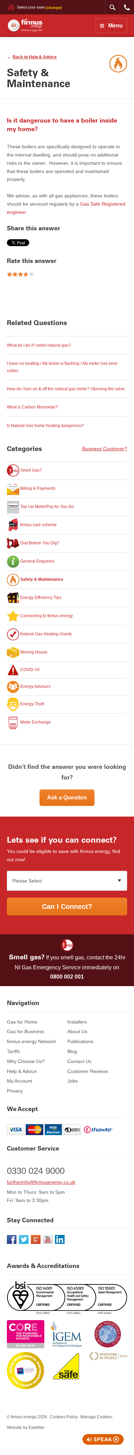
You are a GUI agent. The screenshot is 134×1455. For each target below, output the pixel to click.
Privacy (15, 1091)
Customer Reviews (87, 1071)
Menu (115, 25)
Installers (77, 1022)
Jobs (72, 1081)
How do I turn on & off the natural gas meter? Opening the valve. (66, 388)
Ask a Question (67, 797)
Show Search (112, 7)
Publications (80, 1041)
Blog (72, 1051)
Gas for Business (25, 1031)
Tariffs (13, 1051)
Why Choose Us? (26, 1061)
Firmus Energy (24, 25)
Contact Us (79, 1061)
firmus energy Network (31, 1041)
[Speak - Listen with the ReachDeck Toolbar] (103, 1439)
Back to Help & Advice (35, 57)
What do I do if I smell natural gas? (39, 345)
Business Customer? (104, 448)
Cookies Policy (64, 1416)
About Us (77, 1031)
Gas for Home (22, 1022)
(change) (54, 7)
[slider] (20, 274)
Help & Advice (22, 1071)
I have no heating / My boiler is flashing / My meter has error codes (62, 367)
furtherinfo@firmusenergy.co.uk (41, 1182)
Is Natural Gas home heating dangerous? (45, 425)
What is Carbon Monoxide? (32, 407)
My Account (19, 1081)
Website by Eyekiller (26, 1427)
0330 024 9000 (127, 7)
